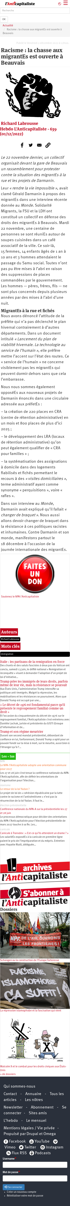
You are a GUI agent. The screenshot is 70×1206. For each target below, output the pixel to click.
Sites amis (38, 1113)
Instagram (54, 1147)
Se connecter (15, 1187)
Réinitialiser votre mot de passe (25, 1196)
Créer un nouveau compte (21, 1192)
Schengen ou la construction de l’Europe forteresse (29, 960)
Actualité (8, 25)
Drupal (32, 1134)
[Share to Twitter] (30, 145)
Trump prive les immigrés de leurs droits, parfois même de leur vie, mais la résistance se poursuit (34, 683)
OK (4, 19)
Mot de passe (10, 1172)
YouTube (42, 1142)
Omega (49, 1134)
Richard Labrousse (10, 639)
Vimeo (9, 1147)
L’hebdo (11, 1121)
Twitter (30, 1147)
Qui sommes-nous (19, 1087)
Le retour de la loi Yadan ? (15, 789)
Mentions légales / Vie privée (29, 1128)
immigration (7, 654)
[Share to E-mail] (39, 145)
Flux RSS (19, 1153)
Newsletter (13, 1107)
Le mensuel (36, 1121)
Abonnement (42, 1107)
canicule (5, 829)
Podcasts (43, 1153)
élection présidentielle (13, 805)
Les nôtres (34, 1100)
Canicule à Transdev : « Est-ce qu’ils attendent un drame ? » (34, 833)
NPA (2, 761)
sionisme (5, 785)
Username (9, 1159)
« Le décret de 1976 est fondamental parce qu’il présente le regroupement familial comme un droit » (32, 708)
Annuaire (33, 1094)
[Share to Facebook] (22, 145)
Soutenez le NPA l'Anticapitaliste (20, 596)
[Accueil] (17, 3)
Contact (10, 1094)
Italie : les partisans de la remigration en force (32, 662)
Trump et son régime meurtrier (21, 732)
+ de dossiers (8, 1074)
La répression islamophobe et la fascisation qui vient (30, 1010)
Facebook (17, 1142)
